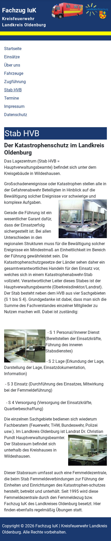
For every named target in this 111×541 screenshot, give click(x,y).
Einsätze (12, 56)
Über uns (12, 65)
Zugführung (15, 81)
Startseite (12, 48)
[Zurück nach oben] (102, 531)
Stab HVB (13, 89)
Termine (11, 98)
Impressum (14, 106)
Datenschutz (15, 114)
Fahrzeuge (13, 73)
